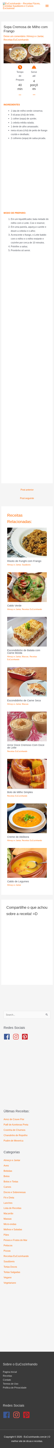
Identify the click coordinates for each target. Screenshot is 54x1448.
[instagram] (17, 1036)
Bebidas (8, 1171)
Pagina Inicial (10, 1372)
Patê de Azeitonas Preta (16, 1124)
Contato (7, 1379)
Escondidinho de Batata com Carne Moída (23, 651)
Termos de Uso (10, 1383)
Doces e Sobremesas (15, 1192)
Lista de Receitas (12, 1208)
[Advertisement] (27, 176)
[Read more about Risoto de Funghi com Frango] (27, 542)
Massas (25, 657)
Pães (6, 1234)
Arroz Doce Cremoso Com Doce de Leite (25, 746)
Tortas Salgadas (12, 1272)
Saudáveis (26, 565)
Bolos (7, 1176)
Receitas (7, 1375)
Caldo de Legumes (18, 881)
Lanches (8, 1203)
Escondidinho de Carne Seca (24, 700)
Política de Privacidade (14, 1387)
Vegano (8, 1277)
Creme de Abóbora (18, 836)
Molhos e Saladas (13, 1229)
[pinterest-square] (26, 1036)
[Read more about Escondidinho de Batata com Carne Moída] (27, 631)
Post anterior (27, 489)
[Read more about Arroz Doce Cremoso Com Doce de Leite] (27, 726)
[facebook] (8, 1036)
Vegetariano (10, 1282)
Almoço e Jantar (35, 36)
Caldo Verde (14, 605)
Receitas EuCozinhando (16, 39)
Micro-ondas (10, 1224)
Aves (6, 1165)
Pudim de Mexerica (13, 1140)
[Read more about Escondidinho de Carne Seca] (27, 681)
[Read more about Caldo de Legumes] (27, 862)
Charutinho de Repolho (16, 1135)
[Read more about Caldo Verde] (27, 587)
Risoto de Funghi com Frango (24, 561)
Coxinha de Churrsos (14, 1130)
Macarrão (8, 1213)
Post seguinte (27, 498)
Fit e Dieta (9, 1197)
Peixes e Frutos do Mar (15, 1240)
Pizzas (7, 1250)
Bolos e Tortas (11, 1181)
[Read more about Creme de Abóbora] (27, 818)
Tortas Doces (10, 1266)
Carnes (7, 1187)
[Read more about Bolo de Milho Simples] (27, 773)
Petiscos (8, 1245)
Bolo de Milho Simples (20, 792)
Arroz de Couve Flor (14, 1119)
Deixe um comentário (14, 36)
